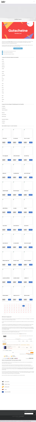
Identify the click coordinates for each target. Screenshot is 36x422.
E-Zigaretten (3, 106)
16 (14, 305)
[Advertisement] (18, 10)
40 (14, 309)
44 (23, 309)
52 (14, 310)
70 (28, 312)
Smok (2, 87)
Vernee (3, 89)
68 (23, 312)
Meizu (2, 95)
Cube (2, 101)
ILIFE (2, 97)
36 (4, 309)
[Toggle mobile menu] (34, 1)
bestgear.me (20, 333)
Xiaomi (3, 59)
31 (21, 307)
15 (11, 305)
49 (7, 310)
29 (16, 307)
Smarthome (3, 121)
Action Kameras (4, 114)
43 (21, 309)
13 (7, 305)
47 (30, 309)
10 (28, 304)
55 (21, 310)
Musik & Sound (4, 116)
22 (28, 305)
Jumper (3, 68)
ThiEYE (3, 73)
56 (23, 310)
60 (4, 312)
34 (28, 307)
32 (23, 307)
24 (4, 307)
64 (14, 312)
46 (28, 309)
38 (9, 309)
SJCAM (3, 61)
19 (21, 305)
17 (16, 305)
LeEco (3, 83)
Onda (2, 80)
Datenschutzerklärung (21, 416)
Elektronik (3, 112)
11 (30, 304)
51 (11, 310)
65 (16, 312)
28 (14, 307)
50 (9, 310)
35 (30, 307)
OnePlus (3, 71)
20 (23, 305)
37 (7, 309)
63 (11, 312)
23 (30, 305)
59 (30, 310)
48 (4, 310)
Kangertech (3, 75)
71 (30, 312)
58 (28, 310)
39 (11, 309)
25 (7, 307)
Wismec (3, 99)
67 (21, 312)
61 (7, 312)
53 (16, 310)
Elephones (3, 66)
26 (9, 307)
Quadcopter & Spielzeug (5, 119)
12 (4, 305)
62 (9, 312)
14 (9, 305)
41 (16, 309)
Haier (2, 85)
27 (11, 307)
